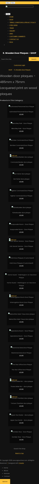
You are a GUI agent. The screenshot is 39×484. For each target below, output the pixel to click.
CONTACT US (14, 39)
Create (21, 463)
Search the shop (19, 449)
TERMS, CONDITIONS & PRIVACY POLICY (22, 22)
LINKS (11, 34)
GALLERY (12, 31)
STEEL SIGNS (13, 25)
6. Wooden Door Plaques (22, 70)
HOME (11, 17)
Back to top (19, 453)
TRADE (11, 28)
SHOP (11, 20)
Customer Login (19, 65)
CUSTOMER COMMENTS (17, 36)
